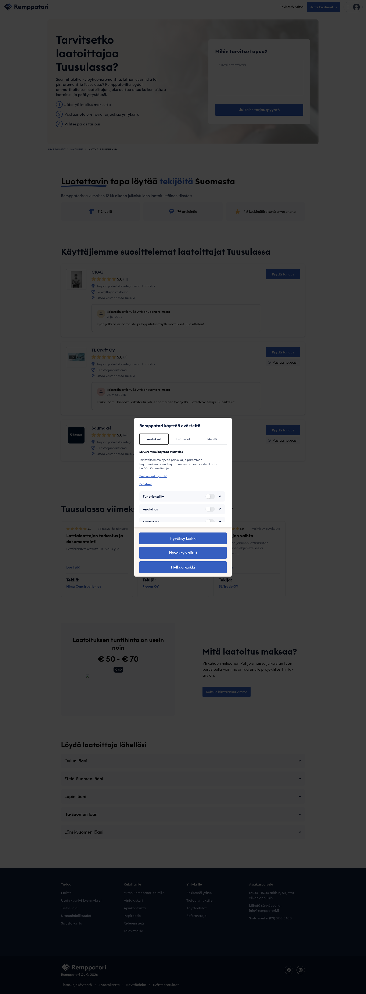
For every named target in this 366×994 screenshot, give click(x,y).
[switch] (210, 496)
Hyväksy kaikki (183, 538)
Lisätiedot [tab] (183, 439)
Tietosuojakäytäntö (153, 476)
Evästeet (145, 484)
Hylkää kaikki (183, 567)
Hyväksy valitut (183, 552)
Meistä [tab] (212, 439)
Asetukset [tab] (154, 439)
